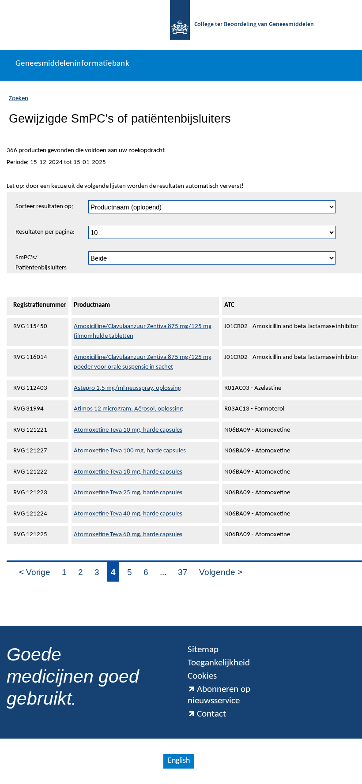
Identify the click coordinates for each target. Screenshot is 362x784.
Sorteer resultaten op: (44, 206)
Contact (211, 714)
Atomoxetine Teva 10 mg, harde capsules (128, 430)
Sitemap (203, 649)
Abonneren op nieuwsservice (219, 695)
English (179, 761)
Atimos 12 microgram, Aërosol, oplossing (128, 409)
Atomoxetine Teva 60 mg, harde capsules (128, 534)
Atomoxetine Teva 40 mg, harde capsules (128, 514)
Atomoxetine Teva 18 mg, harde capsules (128, 472)
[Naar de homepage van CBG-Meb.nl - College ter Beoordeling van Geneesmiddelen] (180, 25)
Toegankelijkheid (219, 663)
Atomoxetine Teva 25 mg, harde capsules (128, 492)
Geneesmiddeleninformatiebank (72, 64)
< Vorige (34, 572)
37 (183, 572)
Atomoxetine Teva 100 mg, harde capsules (130, 451)
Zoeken (18, 98)
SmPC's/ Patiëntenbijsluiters (41, 262)
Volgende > (220, 572)
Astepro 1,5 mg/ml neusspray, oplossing (127, 388)
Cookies (202, 676)
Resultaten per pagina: (45, 232)
